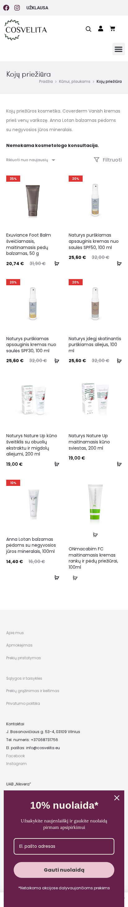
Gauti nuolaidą (64, 870)
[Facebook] (6, 8)
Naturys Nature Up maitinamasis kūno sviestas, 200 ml (89, 442)
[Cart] (112, 28)
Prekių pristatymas (23, 657)
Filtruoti (112, 159)
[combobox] (30, 160)
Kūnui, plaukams (74, 81)
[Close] (116, 797)
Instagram (16, 763)
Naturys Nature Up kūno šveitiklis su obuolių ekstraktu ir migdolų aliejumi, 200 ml (31, 445)
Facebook (15, 755)
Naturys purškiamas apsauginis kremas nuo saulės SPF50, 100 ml (94, 241)
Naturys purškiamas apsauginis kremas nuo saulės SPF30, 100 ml (31, 345)
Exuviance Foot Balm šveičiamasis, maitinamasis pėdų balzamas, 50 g (28, 244)
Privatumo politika (23, 703)
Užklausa (37, 7)
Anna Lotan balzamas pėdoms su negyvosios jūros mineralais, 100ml (31, 545)
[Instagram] (17, 8)
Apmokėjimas (19, 645)
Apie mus (15, 632)
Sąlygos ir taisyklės (24, 678)
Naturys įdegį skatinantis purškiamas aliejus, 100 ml (95, 345)
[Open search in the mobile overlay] (88, 28)
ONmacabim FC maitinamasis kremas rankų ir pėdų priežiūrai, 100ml (93, 558)
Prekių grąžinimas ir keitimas (32, 690)
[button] (118, 49)
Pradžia (46, 81)
